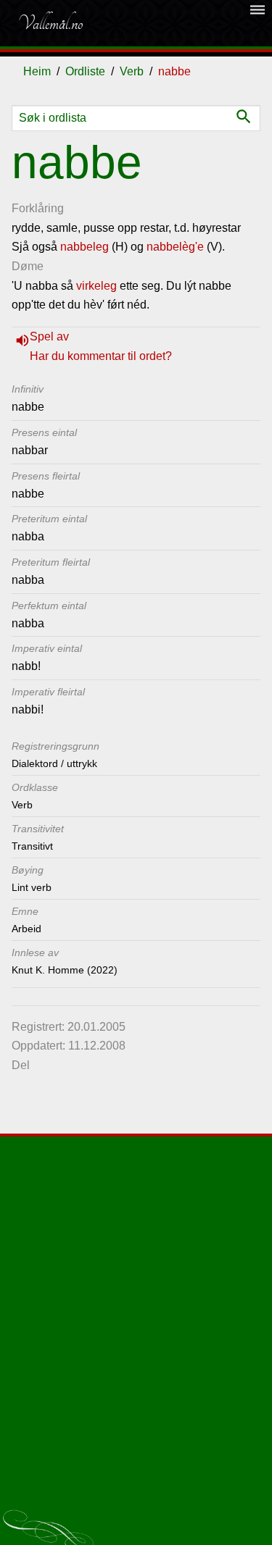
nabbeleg (84, 246)
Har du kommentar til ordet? (101, 356)
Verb (132, 71)
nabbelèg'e (175, 246)
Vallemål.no (50, 23)
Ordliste (85, 71)
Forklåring (38, 208)
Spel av (49, 336)
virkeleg (96, 286)
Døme (28, 266)
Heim (37, 71)
